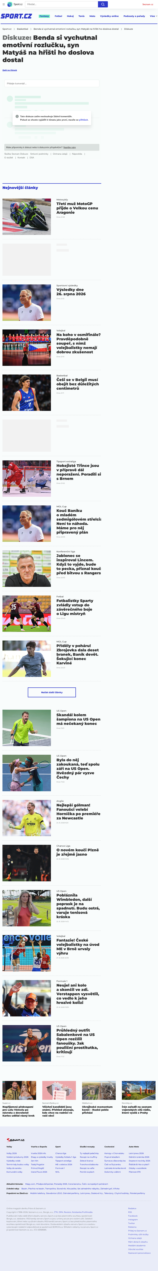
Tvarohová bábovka (89, 1164)
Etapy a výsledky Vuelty (42, 1157)
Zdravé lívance (86, 1161)
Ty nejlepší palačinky (89, 1153)
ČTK (56, 1212)
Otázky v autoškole (137, 1168)
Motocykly (62, 200)
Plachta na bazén (36, 1188)
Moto (92, 16)
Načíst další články (52, 692)
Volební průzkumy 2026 (17, 1157)
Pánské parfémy (137, 1193)
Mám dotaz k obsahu (138, 1242)
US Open (61, 711)
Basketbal (62, 376)
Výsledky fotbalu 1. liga (65, 1157)
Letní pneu (85, 1193)
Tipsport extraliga (66, 461)
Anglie (60, 801)
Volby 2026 (11, 1153)
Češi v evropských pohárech (95, 1184)
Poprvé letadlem (112, 1157)
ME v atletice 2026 (63, 1164)
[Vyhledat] (103, 4)
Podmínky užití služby (138, 1234)
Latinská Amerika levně (115, 1168)
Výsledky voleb (13, 1161)
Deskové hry (97, 1193)
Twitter (131, 1223)
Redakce (132, 1208)
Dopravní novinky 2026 (139, 1161)
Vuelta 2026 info (38, 1153)
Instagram (133, 1219)
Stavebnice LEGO (54, 1193)
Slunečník (61, 1188)
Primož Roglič (37, 1168)
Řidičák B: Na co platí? (139, 1164)
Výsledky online (109, 16)
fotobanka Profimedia (82, 1212)
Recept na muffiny (88, 1157)
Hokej (70, 16)
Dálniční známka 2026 (139, 1157)
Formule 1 (61, 981)
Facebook (132, 1216)
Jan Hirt (34, 1161)
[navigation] (3, 4)
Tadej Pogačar (37, 1164)
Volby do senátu (13, 1168)
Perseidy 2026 (60, 1184)
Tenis (82, 16)
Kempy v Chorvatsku (114, 1153)
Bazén (24, 1188)
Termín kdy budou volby (17, 1164)
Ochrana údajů (135, 1238)
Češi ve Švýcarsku (112, 1164)
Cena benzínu (74, 1184)
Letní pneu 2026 (136, 1153)
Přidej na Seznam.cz (137, 1231)
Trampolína (50, 1188)
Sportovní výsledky (67, 285)
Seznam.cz (147, 4)
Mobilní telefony (37, 1193)
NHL (57, 1172)
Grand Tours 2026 (39, 1172)
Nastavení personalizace (139, 1253)
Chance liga (60, 1153)
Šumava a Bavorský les (115, 1161)
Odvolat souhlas (135, 1249)
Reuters (67, 1212)
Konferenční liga (65, 551)
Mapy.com (30, 1184)
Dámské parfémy (71, 1193)
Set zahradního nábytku (88, 1188)
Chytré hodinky (121, 1193)
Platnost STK (135, 1172)
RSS (130, 1212)
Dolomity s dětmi (112, 1172)
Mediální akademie (137, 1245)
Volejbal (60, 330)
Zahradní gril (106, 1188)
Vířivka (116, 1188)
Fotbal (58, 16)
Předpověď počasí (44, 1184)
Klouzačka (71, 1188)
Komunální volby (14, 1172)
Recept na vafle (87, 1168)
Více (152, 16)
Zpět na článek (9, 70)
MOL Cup (61, 506)
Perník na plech (87, 1172)
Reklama (132, 1227)
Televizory (108, 1193)
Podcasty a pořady (134, 16)
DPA (61, 1212)
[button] (26, 217)
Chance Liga (63, 846)
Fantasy (44, 16)
